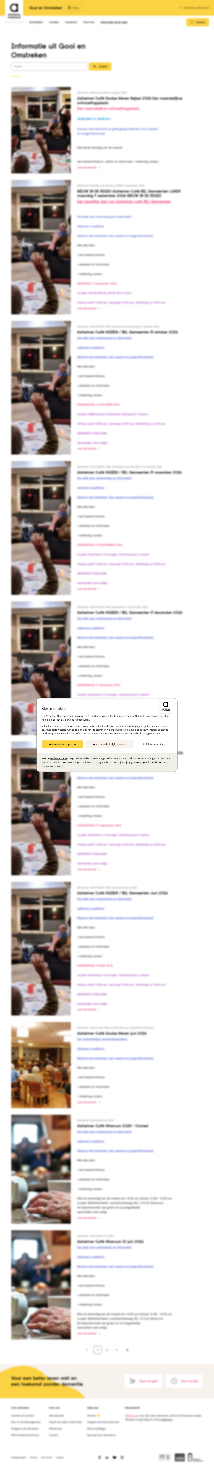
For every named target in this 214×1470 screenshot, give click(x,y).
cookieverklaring (59, 758)
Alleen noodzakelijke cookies (109, 744)
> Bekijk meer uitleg (154, 744)
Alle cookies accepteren (62, 744)
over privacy (56, 766)
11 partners (94, 715)
